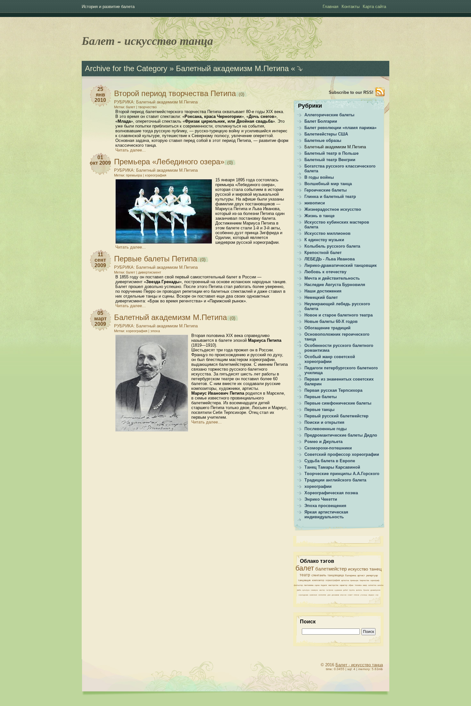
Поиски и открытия (324, 422)
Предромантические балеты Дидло (340, 435)
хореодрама (303, 595)
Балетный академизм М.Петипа (167, 102)
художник (338, 590)
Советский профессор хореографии (341, 454)
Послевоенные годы (325, 428)
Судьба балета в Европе (329, 460)
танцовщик (304, 580)
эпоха (155, 331)
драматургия (375, 590)
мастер (322, 590)
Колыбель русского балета (332, 246)
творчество (147, 107)
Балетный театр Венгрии (329, 159)
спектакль (318, 575)
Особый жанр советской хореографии (329, 359)
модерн (371, 595)
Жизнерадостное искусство (332, 209)
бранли (366, 590)
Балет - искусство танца (147, 40)
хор (377, 595)
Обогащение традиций (327, 327)
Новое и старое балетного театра (338, 315)
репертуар (372, 575)
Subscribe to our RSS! (351, 92)
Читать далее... (130, 150)
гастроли (329, 590)
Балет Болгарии (320, 121)
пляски (356, 595)
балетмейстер (331, 568)
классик (343, 595)
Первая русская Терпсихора (333, 390)
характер (343, 585)
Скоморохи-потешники (328, 448)
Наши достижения (323, 291)
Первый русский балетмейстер (336, 416)
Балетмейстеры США (326, 134)
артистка (345, 580)
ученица (363, 595)
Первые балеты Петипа (155, 258)
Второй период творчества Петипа (175, 93)
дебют (345, 590)
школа (380, 585)
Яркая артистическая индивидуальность (326, 514)
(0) (240, 94)
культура (306, 590)
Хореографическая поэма (331, 492)
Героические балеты (325, 190)
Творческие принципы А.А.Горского (341, 473)
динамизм (335, 595)
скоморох (314, 590)
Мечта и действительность (332, 278)
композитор (318, 580)
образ (351, 585)
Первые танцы (319, 409)
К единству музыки (324, 239)
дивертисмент (149, 272)
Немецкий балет (321, 297)
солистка (372, 585)
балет (130, 107)
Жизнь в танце (319, 215)
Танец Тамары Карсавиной (332, 467)
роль (299, 590)
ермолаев (313, 595)
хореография (155, 175)
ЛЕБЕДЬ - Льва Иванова (329, 259)
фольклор (298, 585)
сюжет (350, 595)
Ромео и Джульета (323, 441)
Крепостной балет (323, 252)
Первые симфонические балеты (337, 403)
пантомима (308, 585)
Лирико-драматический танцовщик (340, 265)
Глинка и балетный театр (330, 196)
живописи (314, 203)
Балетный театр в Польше (331, 153)
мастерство (333, 585)
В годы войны (319, 177)
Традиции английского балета (335, 480)
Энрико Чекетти (320, 499)
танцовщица (335, 575)
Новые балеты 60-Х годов (331, 321)
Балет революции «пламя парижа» (340, 127)
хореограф (374, 580)
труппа (352, 590)
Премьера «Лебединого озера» (169, 161)
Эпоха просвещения (325, 505)
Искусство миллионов (327, 233)
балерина (350, 575)
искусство (358, 568)
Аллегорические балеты (329, 114)
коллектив (322, 595)
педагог (324, 585)
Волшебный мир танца (328, 183)
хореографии (318, 486)
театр (305, 575)
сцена (317, 585)
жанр (365, 585)
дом (328, 595)
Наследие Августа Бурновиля (334, 284)
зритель (359, 590)
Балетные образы (322, 140)
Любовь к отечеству (325, 271)
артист (361, 575)
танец (375, 568)
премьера (134, 175)
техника (358, 585)
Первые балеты (320, 396)
